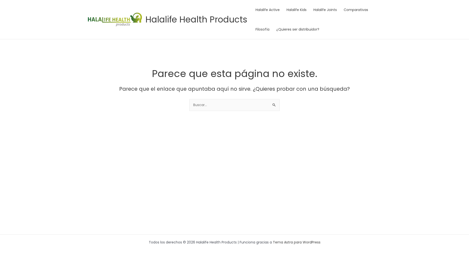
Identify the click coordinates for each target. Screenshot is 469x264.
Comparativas (356, 9)
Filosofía (262, 29)
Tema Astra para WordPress (296, 242)
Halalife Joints (325, 9)
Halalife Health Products (196, 19)
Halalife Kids (297, 9)
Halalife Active (268, 9)
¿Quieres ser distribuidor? (297, 29)
